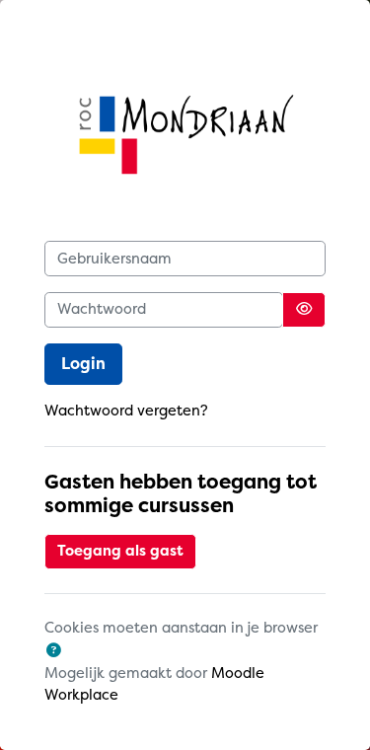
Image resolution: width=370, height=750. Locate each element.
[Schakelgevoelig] (304, 310)
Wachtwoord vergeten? (126, 411)
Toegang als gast (120, 551)
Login (83, 363)
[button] (54, 651)
